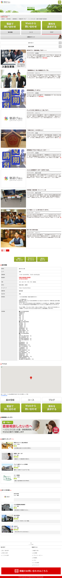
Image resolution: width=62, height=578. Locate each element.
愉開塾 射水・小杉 (18, 453)
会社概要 (35, 552)
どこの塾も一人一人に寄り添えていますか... (38, 209)
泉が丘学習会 (17, 515)
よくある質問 (36, 562)
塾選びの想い (36, 550)
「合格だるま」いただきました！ (35, 130)
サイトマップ (36, 565)
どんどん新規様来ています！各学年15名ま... (38, 170)
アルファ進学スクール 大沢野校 (21, 464)
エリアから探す (5, 555)
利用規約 (35, 557)
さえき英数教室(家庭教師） (20, 504)
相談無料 (30, 426)
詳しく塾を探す (5, 550)
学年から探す (5, 552)
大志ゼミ (16, 526)
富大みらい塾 (4, 16)
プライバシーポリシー (38, 555)
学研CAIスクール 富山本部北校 (21, 442)
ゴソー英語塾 (17, 475)
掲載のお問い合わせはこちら (31, 570)
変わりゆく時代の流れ (32, 229)
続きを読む (45, 57)
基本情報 (10, 32)
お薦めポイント (31, 37)
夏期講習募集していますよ (33, 90)
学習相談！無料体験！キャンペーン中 (36, 190)
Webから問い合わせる (31, 25)
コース (31, 32)
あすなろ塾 (16, 493)
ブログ (51, 32)
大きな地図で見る (4, 395)
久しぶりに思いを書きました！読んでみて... (38, 110)
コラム (34, 560)
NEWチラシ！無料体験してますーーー (37, 50)
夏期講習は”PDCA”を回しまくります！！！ (38, 150)
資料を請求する (52, 25)
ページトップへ (31, 544)
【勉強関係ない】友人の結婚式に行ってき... (38, 70)
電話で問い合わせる (10, 25)
